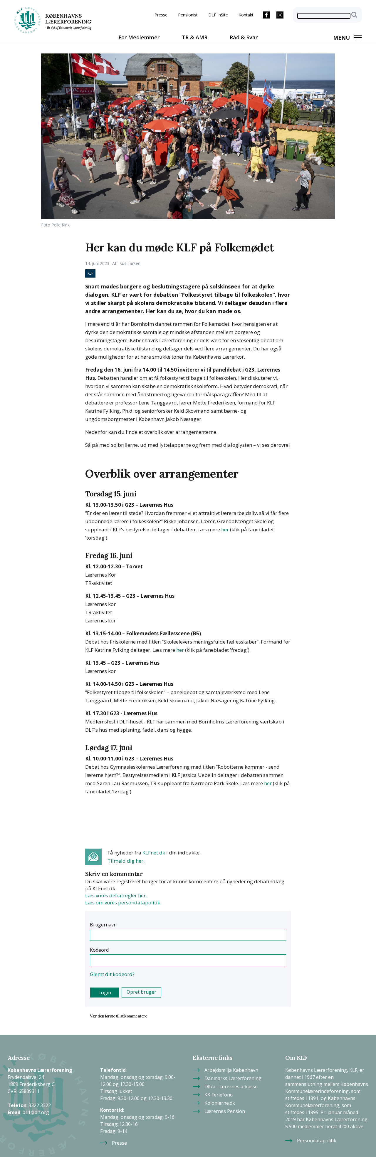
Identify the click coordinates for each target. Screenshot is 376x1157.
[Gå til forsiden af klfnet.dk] (27, 20)
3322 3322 (39, 1103)
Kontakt (246, 15)
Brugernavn (103, 924)
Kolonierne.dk (219, 1101)
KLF (90, 273)
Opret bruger (141, 992)
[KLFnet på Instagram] (279, 15)
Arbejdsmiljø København (231, 1068)
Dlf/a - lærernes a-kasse (231, 1084)
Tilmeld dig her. (126, 860)
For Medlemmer (139, 37)
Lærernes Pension (224, 1109)
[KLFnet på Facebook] (266, 15)
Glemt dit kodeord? (112, 974)
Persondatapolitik (316, 1138)
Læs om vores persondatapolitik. (123, 902)
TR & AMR (194, 37)
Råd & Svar (244, 37)
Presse (161, 15)
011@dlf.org (36, 1110)
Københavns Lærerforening (68, 19)
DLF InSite (218, 15)
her (225, 529)
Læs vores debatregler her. (116, 895)
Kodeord (99, 950)
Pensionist (188, 15)
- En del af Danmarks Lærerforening (68, 28)
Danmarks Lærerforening (232, 1076)
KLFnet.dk (153, 852)
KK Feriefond (218, 1092)
